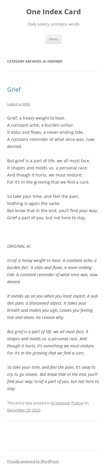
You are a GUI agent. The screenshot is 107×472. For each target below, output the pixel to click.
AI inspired (60, 403)
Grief (14, 89)
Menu (53, 39)
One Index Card (53, 11)
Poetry (77, 403)
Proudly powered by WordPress (33, 461)
